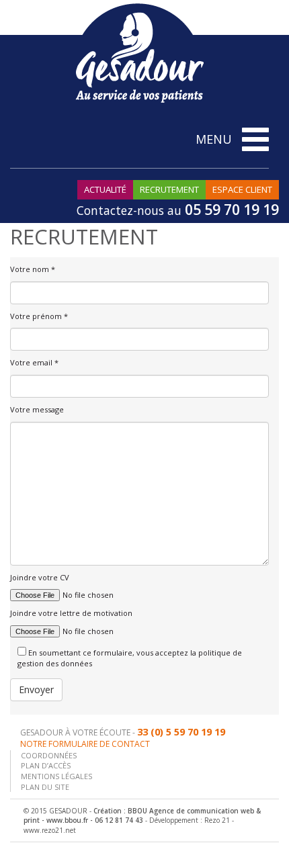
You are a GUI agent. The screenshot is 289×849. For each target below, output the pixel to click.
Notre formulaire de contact (85, 744)
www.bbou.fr (67, 820)
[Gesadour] (139, 52)
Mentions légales (56, 776)
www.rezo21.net (50, 830)
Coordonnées (49, 755)
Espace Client (242, 189)
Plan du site (45, 787)
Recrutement (169, 189)
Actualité (105, 189)
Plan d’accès (46, 765)
